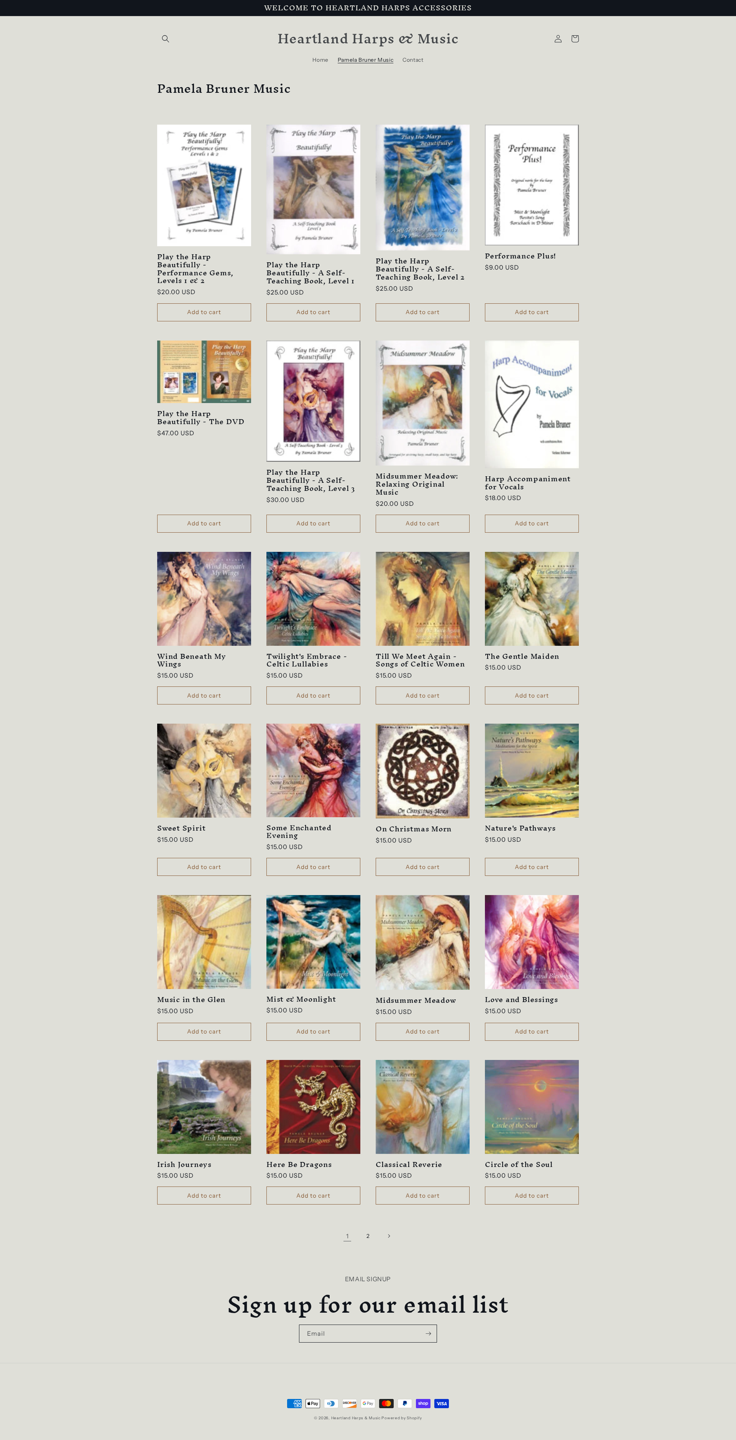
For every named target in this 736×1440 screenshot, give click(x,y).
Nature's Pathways (520, 828)
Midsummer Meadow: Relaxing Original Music (417, 484)
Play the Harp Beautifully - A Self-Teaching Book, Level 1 (310, 273)
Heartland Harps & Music (356, 1417)
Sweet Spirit (181, 828)
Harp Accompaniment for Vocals (528, 483)
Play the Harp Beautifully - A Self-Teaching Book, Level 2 (420, 269)
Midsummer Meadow (416, 1000)
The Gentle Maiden (522, 656)
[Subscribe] (428, 1334)
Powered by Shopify (401, 1417)
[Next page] (388, 1236)
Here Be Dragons (299, 1164)
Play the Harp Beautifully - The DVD (200, 418)
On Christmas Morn (414, 829)
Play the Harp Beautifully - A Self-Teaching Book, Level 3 (310, 480)
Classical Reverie (409, 1164)
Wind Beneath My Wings (191, 660)
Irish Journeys (184, 1164)
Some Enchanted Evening (299, 832)
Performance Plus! (520, 256)
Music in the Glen (191, 1000)
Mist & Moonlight (301, 999)
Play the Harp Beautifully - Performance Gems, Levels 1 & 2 (195, 269)
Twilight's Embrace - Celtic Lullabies (306, 660)
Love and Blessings (521, 1000)
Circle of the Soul (519, 1164)
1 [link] (347, 1236)
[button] (165, 38)
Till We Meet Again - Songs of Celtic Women (420, 660)
